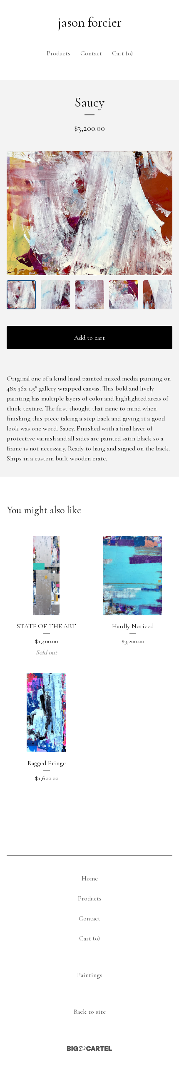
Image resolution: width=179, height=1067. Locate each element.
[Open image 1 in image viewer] (89, 213)
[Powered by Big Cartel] (89, 1048)
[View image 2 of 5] (55, 294)
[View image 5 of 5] (157, 294)
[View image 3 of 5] (89, 294)
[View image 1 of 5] (21, 294)
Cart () (122, 53)
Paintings (89, 975)
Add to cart (89, 337)
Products (58, 53)
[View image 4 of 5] (123, 294)
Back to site (90, 1011)
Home (90, 878)
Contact (91, 53)
